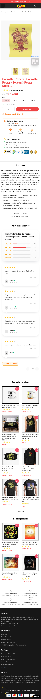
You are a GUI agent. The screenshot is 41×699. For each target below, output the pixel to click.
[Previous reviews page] (27, 369)
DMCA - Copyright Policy (8, 642)
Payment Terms (6, 656)
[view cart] (38, 6)
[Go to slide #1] (15, 71)
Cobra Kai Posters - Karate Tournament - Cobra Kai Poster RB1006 (10, 544)
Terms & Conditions (7, 637)
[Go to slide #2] (25, 71)
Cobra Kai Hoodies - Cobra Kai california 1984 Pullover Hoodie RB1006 (30, 469)
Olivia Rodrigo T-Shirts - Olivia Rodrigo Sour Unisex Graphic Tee (30, 499)
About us (4, 634)
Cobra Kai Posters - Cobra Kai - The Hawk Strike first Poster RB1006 (29, 575)
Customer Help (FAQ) (7, 664)
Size (3, 97)
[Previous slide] (4, 40)
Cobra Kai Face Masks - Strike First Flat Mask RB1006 (9, 469)
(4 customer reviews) (17, 90)
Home (3, 12)
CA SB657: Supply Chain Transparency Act (13, 645)
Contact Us (4, 662)
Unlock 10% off (4, 690)
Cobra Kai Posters (29, 12)
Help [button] (37, 696)
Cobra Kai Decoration (14, 12)
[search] (35, 6)
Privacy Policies (5, 639)
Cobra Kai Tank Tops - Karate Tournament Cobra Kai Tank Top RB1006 (30, 436)
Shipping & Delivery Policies (9, 654)
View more (20, 511)
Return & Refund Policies (8, 659)
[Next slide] (37, 40)
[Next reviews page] (37, 369)
